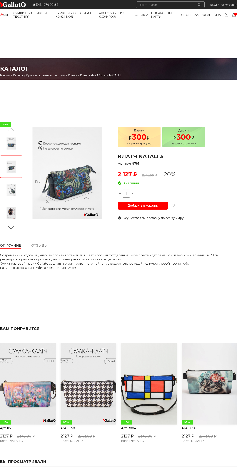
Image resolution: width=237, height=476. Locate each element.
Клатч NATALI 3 (11, 441)
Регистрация (228, 4)
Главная (5, 75)
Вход (213, 4)
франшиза (211, 15)
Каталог (18, 75)
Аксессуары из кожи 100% (111, 14)
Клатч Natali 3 (89, 75)
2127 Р (6, 436)
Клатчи (72, 75)
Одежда (141, 15)
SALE (7, 15)
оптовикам (189, 15)
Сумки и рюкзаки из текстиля (45, 75)
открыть (24, 383)
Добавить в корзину (142, 205)
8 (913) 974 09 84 (45, 4)
